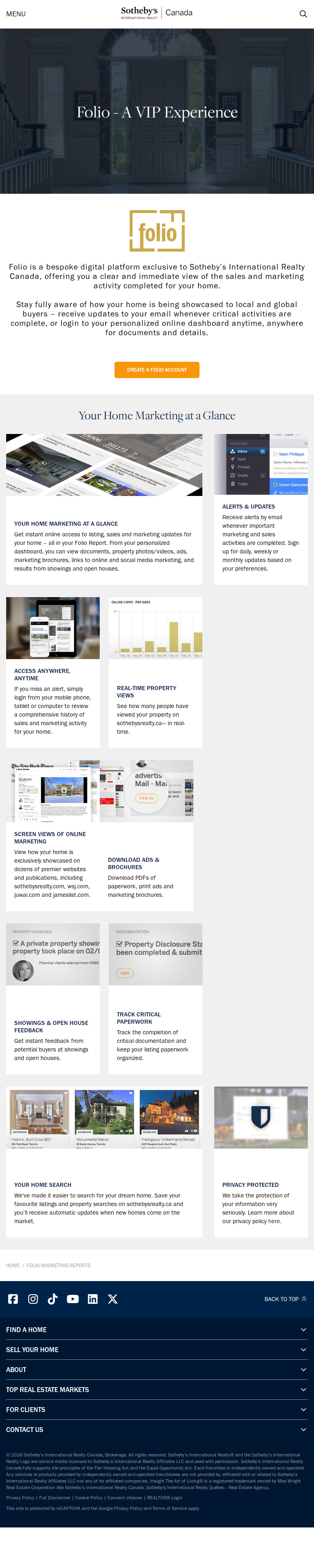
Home (13, 1265)
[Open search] (295, 14)
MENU (16, 14)
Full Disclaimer (54, 1498)
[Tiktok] (53, 1299)
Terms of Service (170, 1508)
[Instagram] (33, 1299)
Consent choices (125, 1498)
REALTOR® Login (165, 1498)
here (274, 1221)
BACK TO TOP (282, 1299)
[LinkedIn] (93, 1299)
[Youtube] (73, 1299)
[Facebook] (13, 1299)
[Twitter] (113, 1299)
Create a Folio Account (157, 370)
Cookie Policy (89, 1498)
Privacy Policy (20, 1498)
